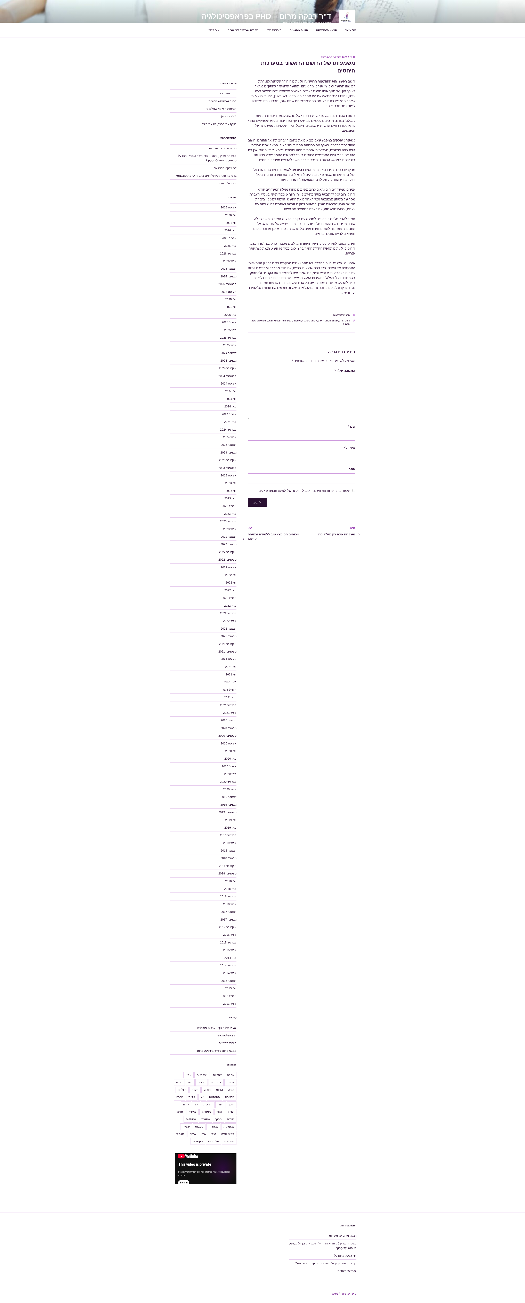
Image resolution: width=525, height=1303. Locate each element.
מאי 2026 (230, 230)
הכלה (195, 1089)
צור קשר (214, 30)
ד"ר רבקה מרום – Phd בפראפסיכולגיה (266, 16)
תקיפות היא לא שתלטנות (221, 108)
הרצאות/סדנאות (326, 30)
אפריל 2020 (229, 766)
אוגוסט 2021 (228, 659)
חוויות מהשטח (299, 30)
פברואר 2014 (228, 965)
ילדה (186, 1104)
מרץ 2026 (230, 245)
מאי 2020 (230, 758)
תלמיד (180, 1134)
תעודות (213, 148)
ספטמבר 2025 (227, 284)
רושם (270, 320)
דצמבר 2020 (228, 720)
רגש (213, 1134)
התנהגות (214, 1097)
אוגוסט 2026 (228, 207)
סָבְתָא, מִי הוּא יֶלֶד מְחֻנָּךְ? (221, 160)
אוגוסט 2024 (228, 383)
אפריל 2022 (229, 597)
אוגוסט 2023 (228, 475)
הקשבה (229, 1097)
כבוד (219, 1111)
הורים (341, 320)
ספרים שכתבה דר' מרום (242, 30)
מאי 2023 (230, 498)
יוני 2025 (231, 307)
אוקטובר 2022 (227, 552)
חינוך (221, 1104)
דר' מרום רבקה (328, 57)
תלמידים (213, 1141)
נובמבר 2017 (228, 919)
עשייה (186, 1126)
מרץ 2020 (230, 774)
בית (190, 1082)
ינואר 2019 (229, 843)
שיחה (192, 1134)
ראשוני (277, 320)
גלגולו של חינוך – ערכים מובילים (216, 1027)
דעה (348, 320)
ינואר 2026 (229, 261)
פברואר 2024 (228, 429)
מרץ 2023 (230, 513)
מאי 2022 (230, 590)
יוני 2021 (231, 674)
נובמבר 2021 (228, 636)
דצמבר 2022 (228, 536)
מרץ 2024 (230, 421)
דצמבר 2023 (228, 444)
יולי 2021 (230, 666)
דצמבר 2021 (228, 628)
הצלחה (182, 1089)
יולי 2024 (230, 391)
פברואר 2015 (228, 942)
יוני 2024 (231, 398)
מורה (180, 1111)
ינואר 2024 (229, 437)
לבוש (314, 320)
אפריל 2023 (229, 506)
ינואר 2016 (229, 934)
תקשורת (198, 1141)
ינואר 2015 (229, 950)
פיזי (284, 320)
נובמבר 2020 (228, 728)
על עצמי (350, 30)
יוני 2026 (231, 222)
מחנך (218, 1119)
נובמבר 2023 (228, 452)
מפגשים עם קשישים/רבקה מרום (216, 1050)
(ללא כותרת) (228, 116)
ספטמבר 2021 (227, 651)
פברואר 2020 (228, 781)
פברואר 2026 (228, 253)
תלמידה (229, 1141)
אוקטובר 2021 (227, 644)
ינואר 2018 (229, 904)
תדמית (346, 324)
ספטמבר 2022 (227, 559)
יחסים (321, 320)
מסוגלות (306, 320)
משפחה (297, 320)
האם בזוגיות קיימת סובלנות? (193, 175)
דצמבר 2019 (228, 797)
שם (351, 426)
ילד (196, 1104)
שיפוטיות (261, 320)
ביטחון (201, 1082)
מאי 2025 (230, 314)
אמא (188, 1075)
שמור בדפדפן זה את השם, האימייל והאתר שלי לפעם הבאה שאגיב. (304, 490)
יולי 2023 (230, 483)
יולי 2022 (230, 575)
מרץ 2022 (230, 605)
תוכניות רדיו (274, 30)
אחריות (217, 1075)
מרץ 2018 (230, 888)
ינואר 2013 (229, 1003)
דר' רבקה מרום (227, 168)
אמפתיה (216, 1082)
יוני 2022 (231, 582)
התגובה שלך (344, 370)
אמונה (230, 1082)
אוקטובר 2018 (227, 866)
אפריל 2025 (229, 322)
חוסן (231, 1104)
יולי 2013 (230, 988)
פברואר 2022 (228, 613)
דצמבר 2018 (228, 850)
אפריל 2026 (229, 238)
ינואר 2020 (229, 789)
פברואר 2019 (228, 835)
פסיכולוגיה (227, 1134)
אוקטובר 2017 (227, 927)
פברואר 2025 (228, 337)
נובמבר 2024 (228, 360)
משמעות (229, 1126)
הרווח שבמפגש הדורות (222, 101)
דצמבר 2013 (228, 980)
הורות (219, 1089)
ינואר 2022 (229, 620)
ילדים (230, 1111)
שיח (203, 1134)
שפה (253, 320)
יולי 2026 (230, 215)
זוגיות (335, 320)
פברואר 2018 (228, 896)
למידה (192, 1111)
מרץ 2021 (230, 697)
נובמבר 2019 (228, 804)
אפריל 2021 (229, 689)
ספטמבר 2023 (227, 467)
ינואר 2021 (229, 712)
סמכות (199, 1126)
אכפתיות (202, 1075)
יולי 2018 (230, 881)
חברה (328, 320)
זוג (202, 1097)
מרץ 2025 (230, 330)
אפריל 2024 (229, 414)
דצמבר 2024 (228, 353)
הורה (231, 1089)
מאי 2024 (230, 406)
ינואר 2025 (229, 345)
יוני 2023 (231, 490)
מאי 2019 (230, 827)
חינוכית (207, 1104)
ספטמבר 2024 (227, 376)
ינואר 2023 (229, 529)
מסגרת (205, 1119)
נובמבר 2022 (228, 544)
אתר (352, 469)
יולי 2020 (230, 751)
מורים (230, 1119)
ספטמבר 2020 (227, 735)
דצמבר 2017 (228, 911)
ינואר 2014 (229, 973)
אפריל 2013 (229, 996)
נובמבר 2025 (228, 276)
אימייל (349, 448)
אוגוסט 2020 (228, 743)
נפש (289, 320)
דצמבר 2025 (228, 268)
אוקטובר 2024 (227, 368)
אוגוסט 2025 (228, 291)
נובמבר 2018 (228, 858)
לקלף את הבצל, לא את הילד (219, 124)
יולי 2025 (230, 299)
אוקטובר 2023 (227, 460)
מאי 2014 (230, 957)
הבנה (179, 1082)
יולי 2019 (230, 820)
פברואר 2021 (228, 705)
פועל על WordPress (344, 1293)
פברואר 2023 (228, 521)
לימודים (206, 1111)
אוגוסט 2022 (228, 567)
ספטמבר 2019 (227, 812)
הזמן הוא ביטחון (226, 93)
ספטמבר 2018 (227, 873)
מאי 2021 (230, 682)
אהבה (230, 1075)
